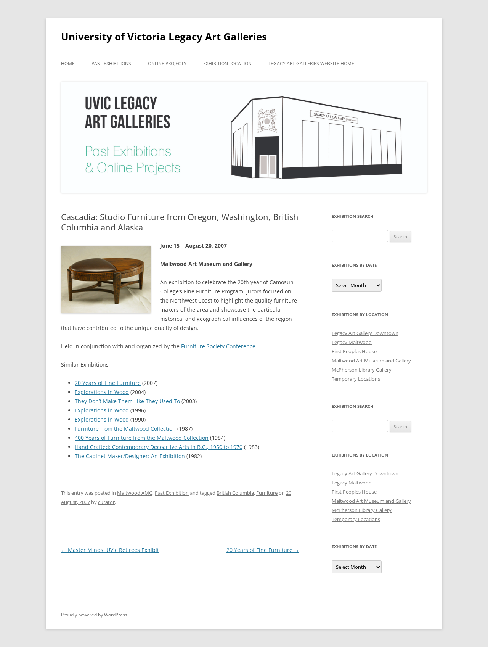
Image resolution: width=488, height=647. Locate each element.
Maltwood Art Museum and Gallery (371, 360)
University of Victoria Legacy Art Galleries (164, 36)
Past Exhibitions (111, 63)
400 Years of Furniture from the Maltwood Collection (142, 437)
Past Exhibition (172, 492)
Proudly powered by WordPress (94, 615)
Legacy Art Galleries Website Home (311, 63)
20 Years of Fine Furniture (108, 382)
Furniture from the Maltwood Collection (125, 428)
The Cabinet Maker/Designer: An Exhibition (130, 456)
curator (106, 502)
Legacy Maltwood (352, 342)
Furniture (267, 492)
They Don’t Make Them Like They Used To (127, 401)
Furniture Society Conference (218, 346)
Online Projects (167, 63)
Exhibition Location (227, 63)
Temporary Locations (356, 378)
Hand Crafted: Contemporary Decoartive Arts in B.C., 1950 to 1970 (158, 447)
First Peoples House (354, 351)
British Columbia (235, 492)
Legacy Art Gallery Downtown (365, 333)
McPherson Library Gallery (362, 369)
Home (68, 63)
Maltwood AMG (134, 492)
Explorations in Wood (102, 392)
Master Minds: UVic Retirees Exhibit (110, 550)
